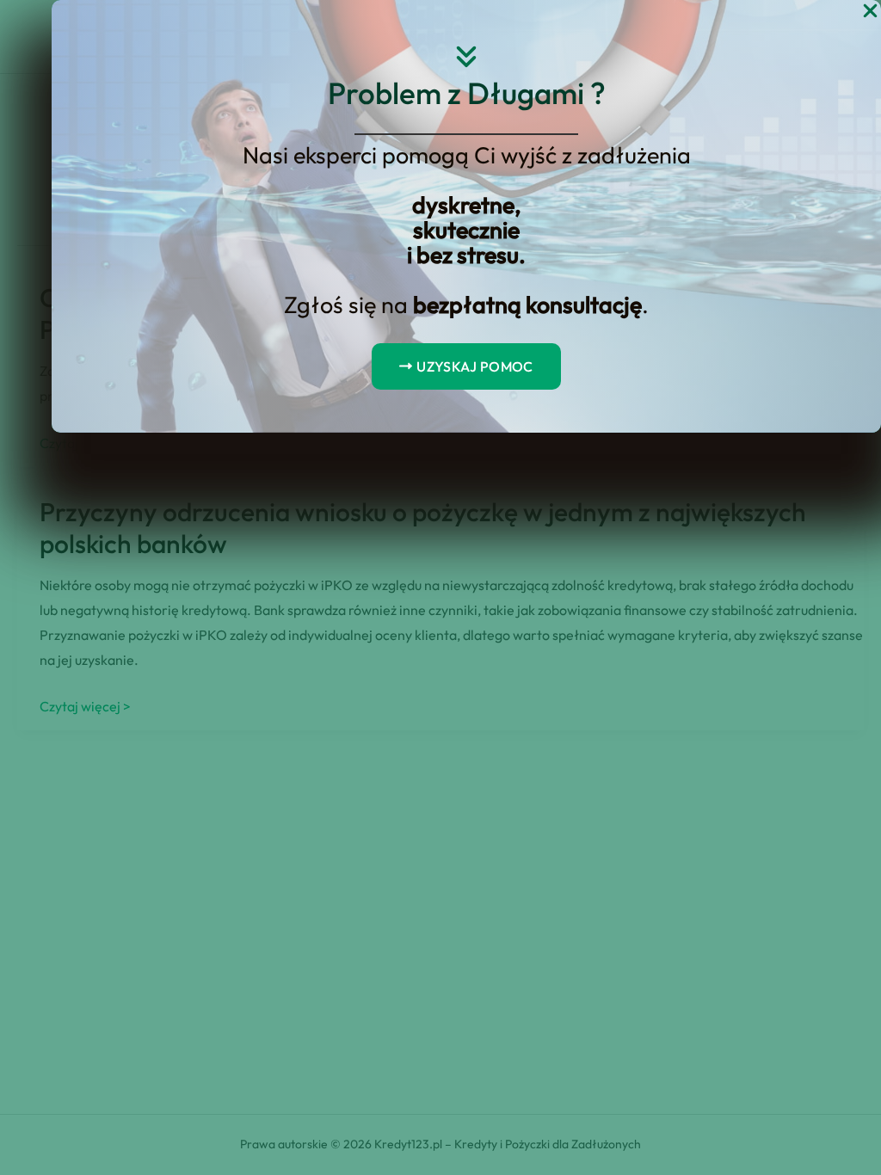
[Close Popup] (870, 11)
